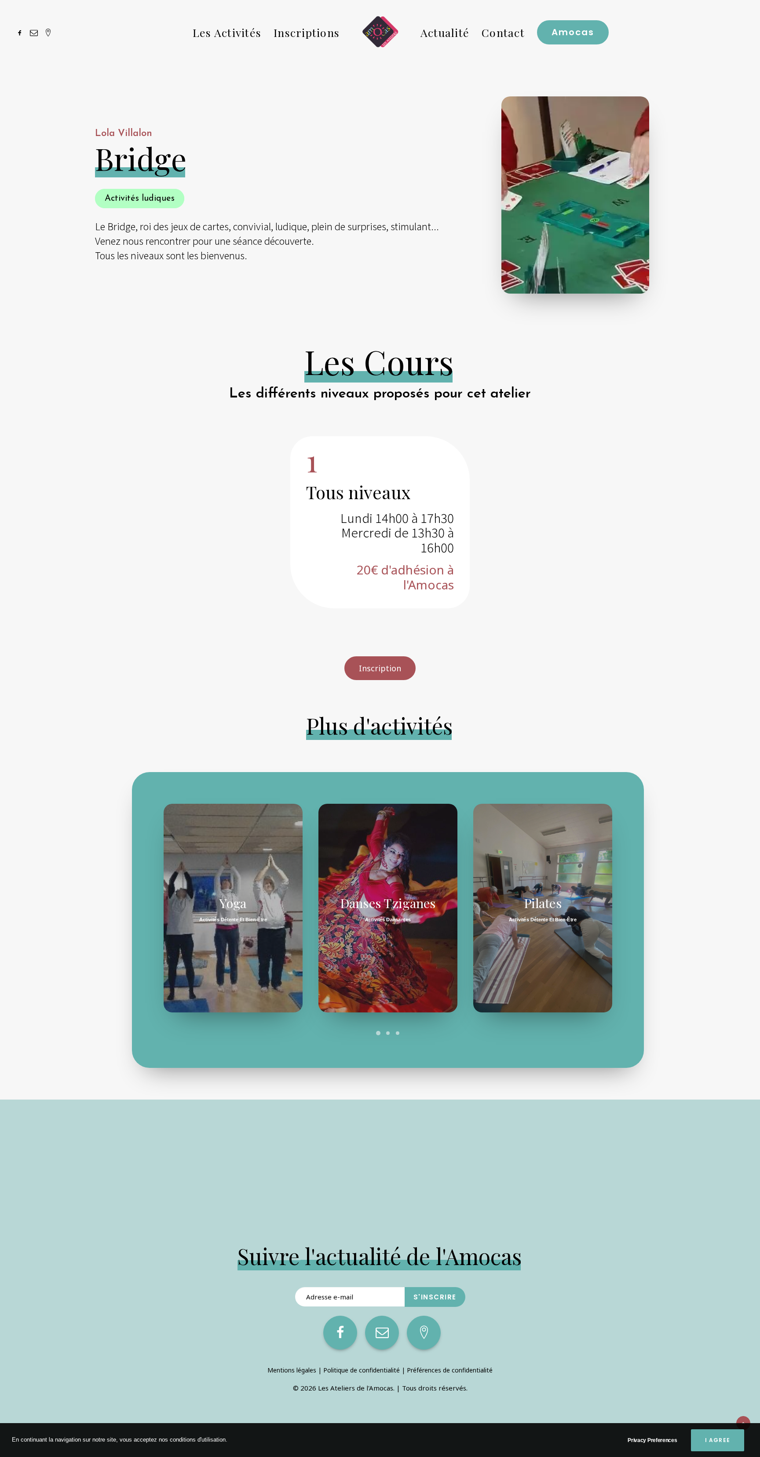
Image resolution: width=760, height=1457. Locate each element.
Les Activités (227, 32)
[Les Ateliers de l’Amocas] (380, 32)
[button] (21, 32)
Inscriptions (307, 32)
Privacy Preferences (652, 1440)
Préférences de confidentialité (450, 1370)
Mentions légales (291, 1370)
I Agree (717, 1440)
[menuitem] (21, 32)
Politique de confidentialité (361, 1370)
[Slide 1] (378, 1033)
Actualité (444, 32)
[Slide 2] (388, 1033)
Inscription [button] (380, 668)
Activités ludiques (140, 198)
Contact (503, 32)
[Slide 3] (397, 1033)
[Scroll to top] (743, 1422)
